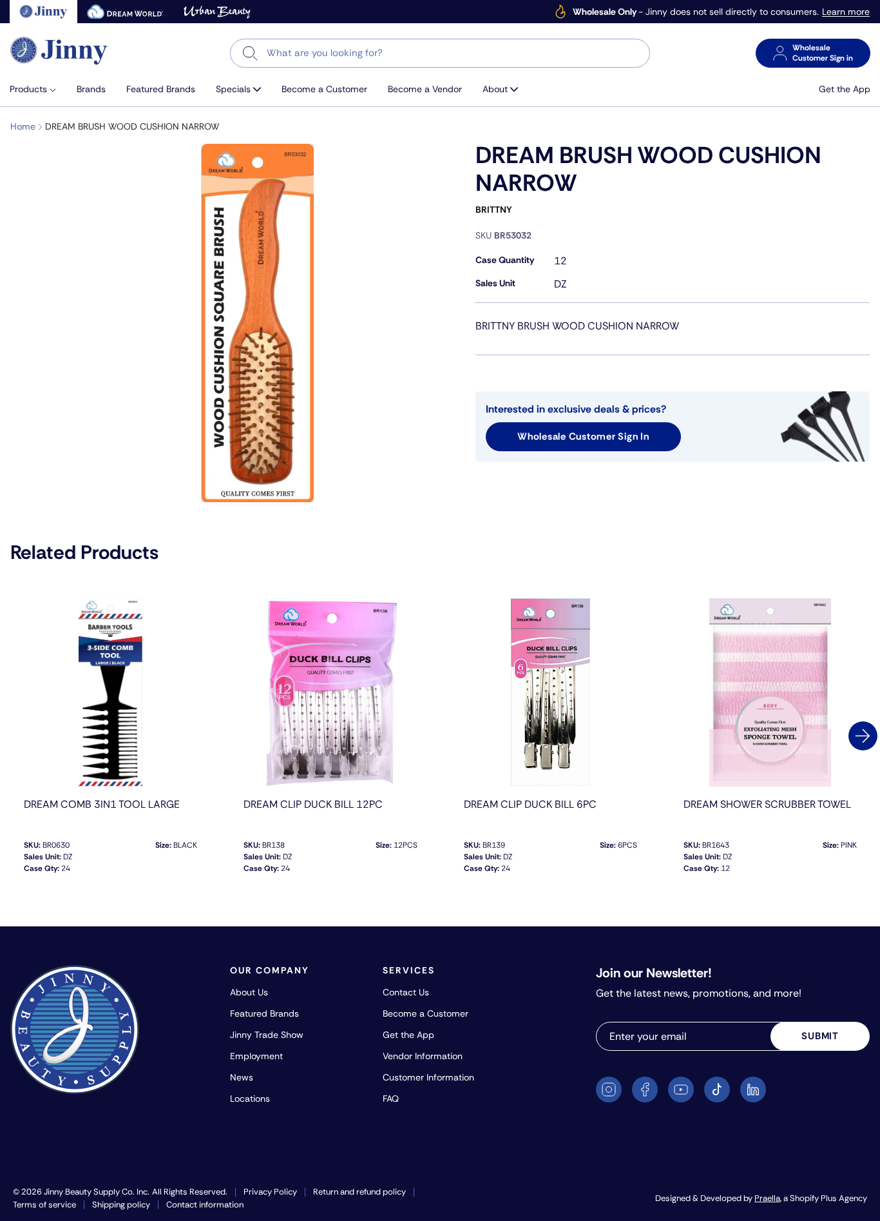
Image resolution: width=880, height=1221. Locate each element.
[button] (38, 89)
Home (22, 126)
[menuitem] (38, 89)
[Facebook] (645, 1089)
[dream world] (125, 11)
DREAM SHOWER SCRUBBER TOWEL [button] (767, 804)
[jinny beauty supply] (43, 11)
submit (820, 1036)
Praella (767, 1198)
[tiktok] (717, 1089)
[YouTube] (681, 1089)
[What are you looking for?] (250, 53)
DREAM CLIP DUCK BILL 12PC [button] (313, 804)
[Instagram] (609, 1089)
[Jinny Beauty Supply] (59, 50)
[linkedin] (753, 1089)
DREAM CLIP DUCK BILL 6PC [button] (530, 804)
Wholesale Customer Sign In (583, 436)
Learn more (846, 12)
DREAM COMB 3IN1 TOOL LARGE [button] (102, 804)
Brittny (493, 209)
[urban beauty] (217, 11)
